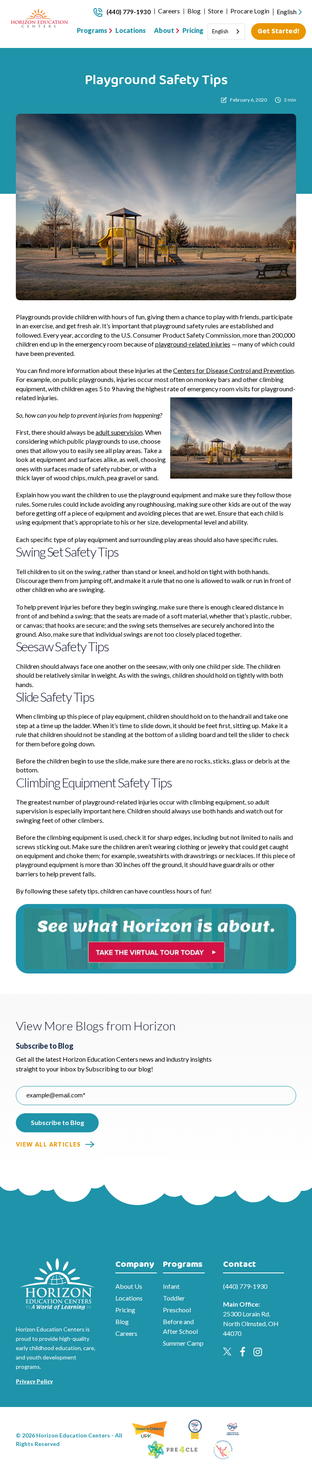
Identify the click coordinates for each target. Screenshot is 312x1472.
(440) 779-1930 (128, 11)
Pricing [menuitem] (193, 30)
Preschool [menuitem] (177, 1310)
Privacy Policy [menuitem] (34, 1381)
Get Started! (278, 31)
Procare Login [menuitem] (249, 11)
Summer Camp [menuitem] (183, 1343)
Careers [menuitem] (169, 11)
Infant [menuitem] (171, 1286)
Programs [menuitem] (92, 30)
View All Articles (48, 1144)
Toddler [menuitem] (174, 1298)
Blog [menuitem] (194, 11)
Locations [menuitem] (130, 30)
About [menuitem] (164, 30)
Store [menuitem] (215, 11)
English (287, 11)
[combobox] (290, 12)
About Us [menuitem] (128, 1286)
